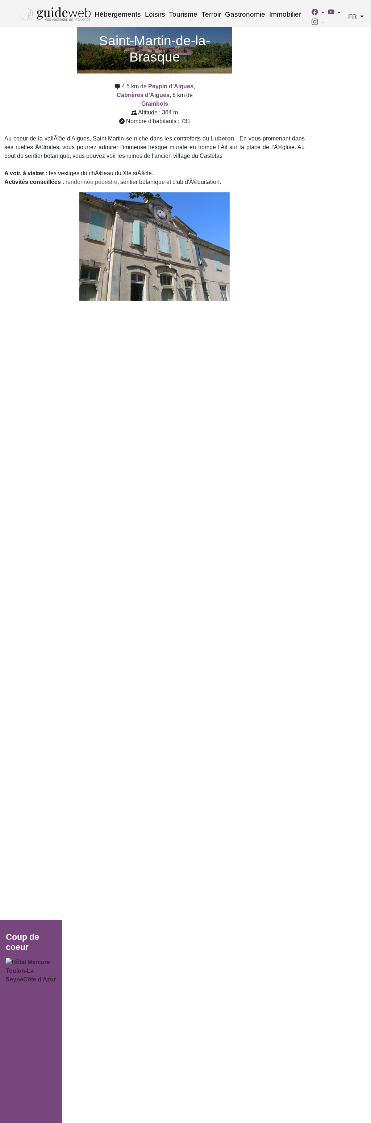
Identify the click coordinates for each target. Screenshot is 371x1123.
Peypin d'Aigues (170, 86)
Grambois (154, 104)
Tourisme (183, 14)
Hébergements (118, 14)
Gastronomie (245, 14)
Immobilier (285, 14)
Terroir (211, 14)
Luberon (222, 138)
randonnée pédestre (91, 182)
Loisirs (155, 14)
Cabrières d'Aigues (143, 95)
